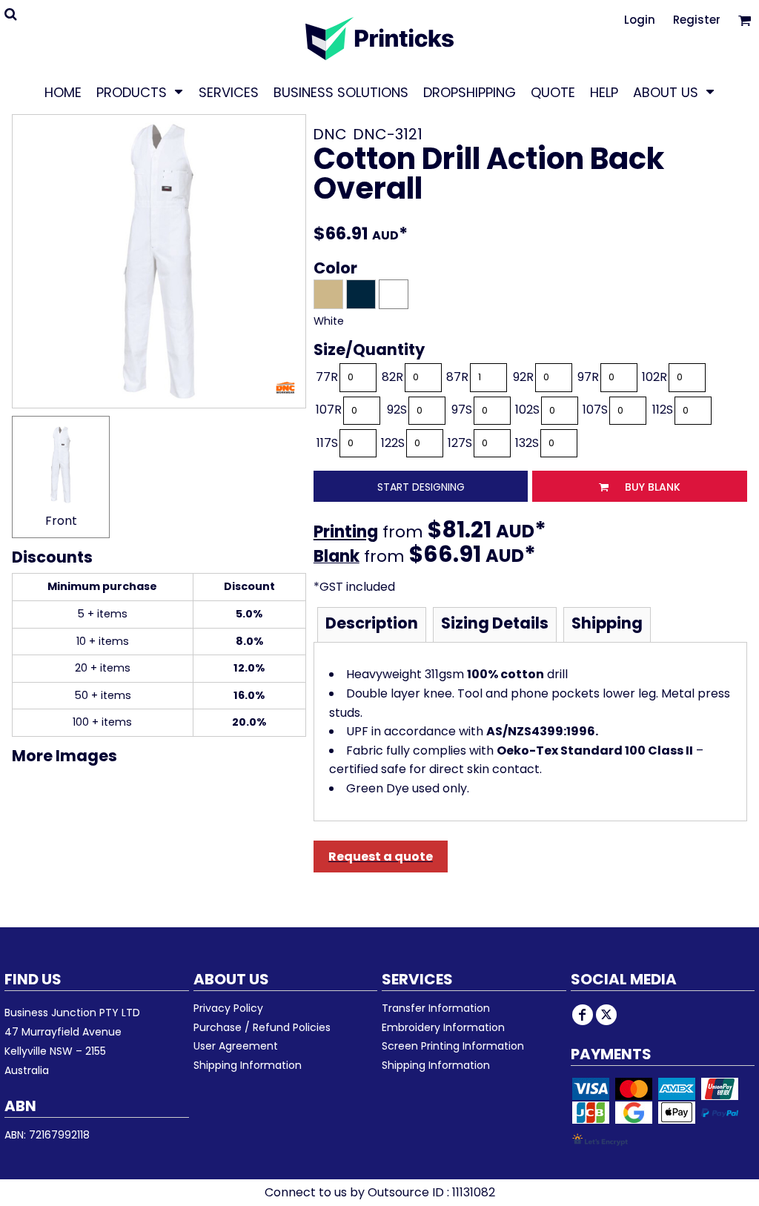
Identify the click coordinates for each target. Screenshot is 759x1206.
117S (327, 442)
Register (696, 19)
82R (392, 376)
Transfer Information (436, 1008)
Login (639, 19)
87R (457, 376)
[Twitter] (606, 1014)
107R (329, 409)
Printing (346, 531)
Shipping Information (247, 1065)
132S (527, 442)
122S (393, 442)
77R (327, 376)
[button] (140, 92)
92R (523, 376)
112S (662, 409)
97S (461, 409)
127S (460, 442)
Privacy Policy (228, 1008)
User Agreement (235, 1045)
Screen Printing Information (453, 1045)
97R (588, 376)
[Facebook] (582, 1014)
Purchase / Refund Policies (262, 1027)
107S (595, 409)
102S (527, 409)
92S (397, 409)
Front (61, 520)
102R (654, 376)
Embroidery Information (443, 1027)
